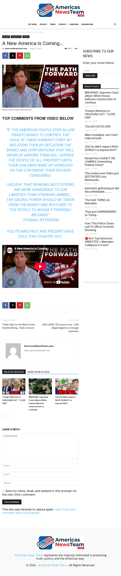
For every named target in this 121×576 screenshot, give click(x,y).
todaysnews (16, 37)
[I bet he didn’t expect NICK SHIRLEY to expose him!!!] (66, 386)
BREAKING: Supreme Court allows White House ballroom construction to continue (38, 403)
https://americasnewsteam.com (37, 350)
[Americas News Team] (60, 10)
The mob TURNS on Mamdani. (97, 201)
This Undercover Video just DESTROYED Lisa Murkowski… (102, 177)
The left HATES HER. (98, 126)
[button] (115, 24)
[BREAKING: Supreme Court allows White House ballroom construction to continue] (40, 386)
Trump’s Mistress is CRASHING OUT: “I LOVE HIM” (13, 400)
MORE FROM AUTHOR (38, 372)
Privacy (43, 24)
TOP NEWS (32, 24)
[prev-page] (4, 416)
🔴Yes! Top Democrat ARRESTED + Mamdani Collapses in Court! (99, 242)
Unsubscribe (87, 24)
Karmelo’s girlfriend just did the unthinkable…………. (102, 190)
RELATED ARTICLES (14, 372)
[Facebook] (5, 55)
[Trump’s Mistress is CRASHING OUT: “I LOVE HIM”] (13, 386)
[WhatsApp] (27, 55)
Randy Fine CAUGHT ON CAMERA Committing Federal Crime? (100, 162)
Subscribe (73, 24)
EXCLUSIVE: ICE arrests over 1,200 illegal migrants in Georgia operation (60, 328)
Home (5, 32)
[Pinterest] (20, 55)
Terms (52, 24)
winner (26, 37)
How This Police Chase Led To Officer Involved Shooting (99, 227)
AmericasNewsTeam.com (16, 48)
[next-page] (9, 416)
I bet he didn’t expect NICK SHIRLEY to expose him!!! (65, 400)
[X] (12, 55)
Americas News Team (28, 555)
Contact (62, 24)
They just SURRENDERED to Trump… (100, 213)
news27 (14, 32)
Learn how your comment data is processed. (39, 511)
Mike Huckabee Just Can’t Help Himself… (101, 136)
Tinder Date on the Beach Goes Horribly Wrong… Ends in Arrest (18, 326)
